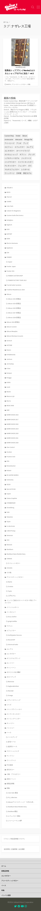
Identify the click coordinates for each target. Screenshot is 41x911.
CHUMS (9, 201)
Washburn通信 (12, 811)
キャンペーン (11, 668)
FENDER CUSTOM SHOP (15, 276)
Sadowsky (10, 480)
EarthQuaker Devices (15, 635)
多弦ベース (12, 742)
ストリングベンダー (13, 719)
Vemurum (10, 535)
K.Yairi (8, 368)
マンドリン (10, 756)
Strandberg (10, 508)
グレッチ (31, 154)
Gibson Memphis (12, 331)
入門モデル (12, 596)
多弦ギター (10, 770)
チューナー (10, 723)
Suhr (8, 512)
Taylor (9, 522)
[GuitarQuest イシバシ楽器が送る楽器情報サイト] (15, 7)
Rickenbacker (11, 466)
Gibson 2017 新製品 (14, 313)
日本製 (18, 173)
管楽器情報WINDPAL (17, 839)
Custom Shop (9, 136)
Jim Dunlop (10, 364)
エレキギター (9, 151)
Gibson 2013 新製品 (14, 299)
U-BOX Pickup (11, 531)
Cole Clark (10, 206)
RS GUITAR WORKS (13, 475)
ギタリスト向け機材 (13, 672)
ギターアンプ (11, 677)
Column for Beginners (14, 211)
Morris (9, 401)
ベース (9, 732)
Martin (8, 84)
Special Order (11, 489)
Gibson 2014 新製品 (14, 304)
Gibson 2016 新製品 (13, 322)
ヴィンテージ (9, 173)
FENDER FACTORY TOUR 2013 (17, 280)
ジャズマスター (10, 162)
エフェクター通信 (14, 816)
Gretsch (9, 341)
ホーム (5, 22)
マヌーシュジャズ (13, 751)
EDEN (8, 239)
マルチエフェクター (12, 169)
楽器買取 (7, 849)
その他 (9, 572)
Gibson (24, 136)
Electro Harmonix (12, 243)
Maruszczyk (10, 396)
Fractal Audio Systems (14, 285)
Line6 (8, 387)
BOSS (8, 192)
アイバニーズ (9, 143)
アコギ (18, 143)
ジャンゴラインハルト (14, 709)
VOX (8, 540)
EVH (8, 253)
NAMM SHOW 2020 (12, 433)
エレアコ (30, 147)
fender (18, 136)
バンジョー (10, 728)
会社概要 (21, 849)
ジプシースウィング (13, 700)
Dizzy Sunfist (12, 617)
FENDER (9, 257)
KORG (8, 382)
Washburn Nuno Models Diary (16, 554)
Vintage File (28, 139)
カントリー (10, 663)
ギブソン (23, 154)
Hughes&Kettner (13, 686)
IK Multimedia (11, 355)
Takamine (10, 517)
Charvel (9, 197)
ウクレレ (10, 626)
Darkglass (10, 220)
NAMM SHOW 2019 (12, 429)
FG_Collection (12, 797)
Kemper (9, 373)
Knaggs (9, 378)
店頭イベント (11, 779)
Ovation (9, 452)
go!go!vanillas (12, 621)
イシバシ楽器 (6, 895)
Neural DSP (11, 640)
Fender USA (10, 271)
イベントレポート (13, 607)
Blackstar (11, 682)
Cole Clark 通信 (13, 793)
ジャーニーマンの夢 (15, 821)
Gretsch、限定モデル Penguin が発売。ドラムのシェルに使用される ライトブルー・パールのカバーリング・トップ (20, 112)
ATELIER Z (10, 188)
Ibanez (9, 350)
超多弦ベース (12, 746)
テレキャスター (10, 166)
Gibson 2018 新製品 (14, 317)
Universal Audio (13, 644)
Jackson (9, 359)
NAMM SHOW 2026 (12, 443)
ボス (29, 166)
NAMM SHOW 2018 (12, 424)
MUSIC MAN (10, 406)
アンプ (25, 143)
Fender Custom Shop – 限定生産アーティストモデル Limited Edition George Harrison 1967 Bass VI (20, 102)
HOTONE (9, 345)
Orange (10, 695)
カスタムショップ (11, 154)
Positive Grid (11, 457)
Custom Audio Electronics (15, 215)
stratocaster (9, 139)
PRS (8, 461)
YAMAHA (9, 559)
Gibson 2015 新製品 (14, 308)
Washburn (10, 549)
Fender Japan (11, 266)
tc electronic (11, 526)
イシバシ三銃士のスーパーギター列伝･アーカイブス (21, 601)
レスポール (25, 169)
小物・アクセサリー (13, 774)
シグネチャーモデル (12, 158)
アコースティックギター (19, 84)
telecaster (18, 139)
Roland (9, 470)
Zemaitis (9, 568)
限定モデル (27, 173)
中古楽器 (10, 765)
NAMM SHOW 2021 (12, 438)
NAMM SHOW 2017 (12, 420)
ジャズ (9, 705)
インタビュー (11, 612)
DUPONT (9, 234)
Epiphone (10, 248)
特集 (29, 84)
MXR (8, 410)
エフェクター (20, 147)
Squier (10, 262)
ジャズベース (26, 158)
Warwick (9, 545)
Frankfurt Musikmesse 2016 (16, 290)
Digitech (9, 225)
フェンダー (22, 166)
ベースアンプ (12, 737)
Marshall (10, 691)
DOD (8, 229)
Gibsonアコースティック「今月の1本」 (21, 802)
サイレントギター (14, 563)
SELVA (8, 484)
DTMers (6, 839)
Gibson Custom (12, 327)
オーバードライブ (23, 151)
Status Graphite (12, 498)
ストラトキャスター (25, 162)
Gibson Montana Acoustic (15, 336)
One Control (11, 447)
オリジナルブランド (13, 658)
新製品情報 (10, 784)
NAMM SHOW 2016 (12, 415)
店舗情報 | (14, 849)
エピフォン (9, 147)
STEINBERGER (11, 503)
